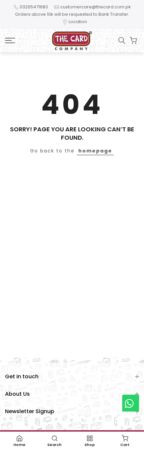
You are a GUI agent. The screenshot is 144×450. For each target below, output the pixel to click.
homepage (95, 150)
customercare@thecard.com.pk (95, 7)
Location (78, 21)
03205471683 (34, 7)
